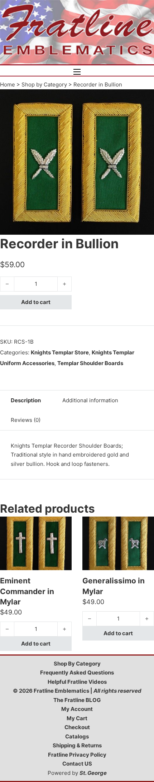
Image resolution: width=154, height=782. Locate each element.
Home (7, 84)
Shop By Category (77, 663)
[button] (144, 99)
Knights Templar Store (60, 352)
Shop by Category (44, 84)
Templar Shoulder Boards (90, 363)
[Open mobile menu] (77, 72)
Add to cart (35, 302)
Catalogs (77, 736)
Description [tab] (26, 400)
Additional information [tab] (90, 400)
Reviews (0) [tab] (25, 420)
